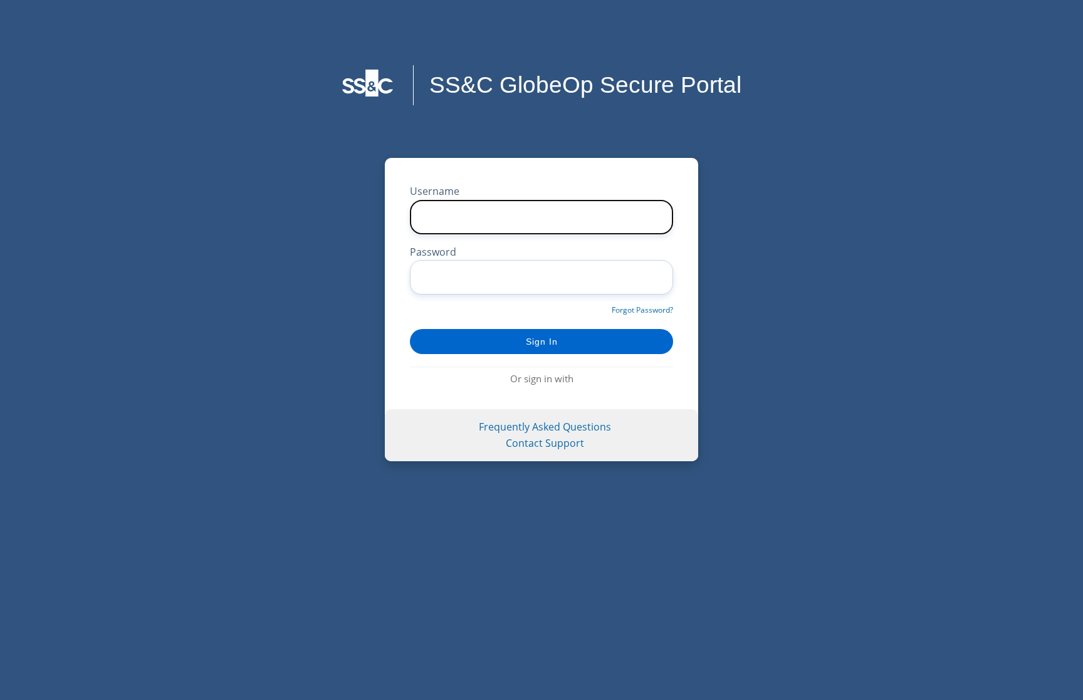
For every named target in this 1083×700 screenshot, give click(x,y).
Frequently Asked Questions (545, 427)
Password (433, 252)
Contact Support (545, 443)
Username (434, 191)
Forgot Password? (642, 310)
